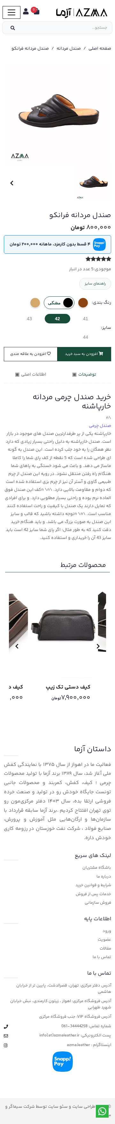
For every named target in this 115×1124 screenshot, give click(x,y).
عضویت (104, 940)
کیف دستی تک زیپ (68, 687)
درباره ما (103, 877)
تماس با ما (102, 957)
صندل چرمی (100, 425)
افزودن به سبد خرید (82, 354)
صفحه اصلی (99, 49)
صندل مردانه (69, 49)
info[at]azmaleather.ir (59, 1036)
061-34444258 (74, 1026)
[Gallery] (57, 114)
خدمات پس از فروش (93, 894)
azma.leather (78, 1045)
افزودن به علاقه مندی (28, 354)
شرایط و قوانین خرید (93, 885)
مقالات (105, 949)
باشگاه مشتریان (96, 868)
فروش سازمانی (98, 903)
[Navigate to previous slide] (12, 183)
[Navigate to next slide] (103, 183)
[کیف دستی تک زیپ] (63, 627)
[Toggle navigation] (11, 12)
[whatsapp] (102, 1111)
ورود (107, 931)
